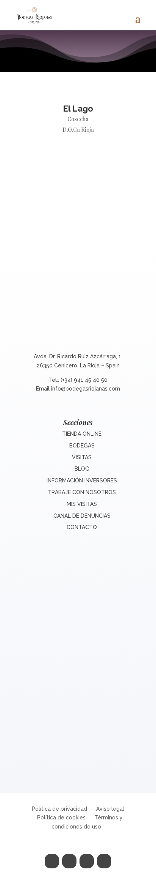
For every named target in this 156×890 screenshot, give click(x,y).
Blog (82, 469)
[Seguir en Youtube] (104, 861)
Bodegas (82, 446)
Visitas (82, 457)
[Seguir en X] (69, 861)
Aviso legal (110, 809)
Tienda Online (81, 434)
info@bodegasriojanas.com (85, 389)
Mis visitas (82, 504)
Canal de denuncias (82, 516)
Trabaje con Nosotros (82, 492)
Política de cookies (61, 817)
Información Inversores (82, 480)
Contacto (82, 527)
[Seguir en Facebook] (52, 861)
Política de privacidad (59, 809)
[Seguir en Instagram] (87, 861)
